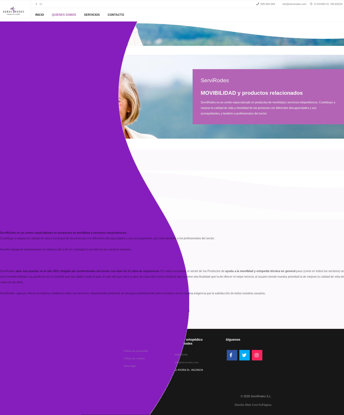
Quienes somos (64, 14)
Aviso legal (130, 365)
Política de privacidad (136, 350)
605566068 (181, 354)
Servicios (92, 14)
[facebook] (36, 4)
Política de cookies (134, 358)
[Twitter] (244, 355)
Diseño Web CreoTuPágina (253, 404)
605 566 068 (268, 4)
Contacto (116, 14)
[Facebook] (232, 355)
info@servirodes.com (294, 4)
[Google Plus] (41, 4)
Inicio (39, 14)
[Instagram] (257, 355)
